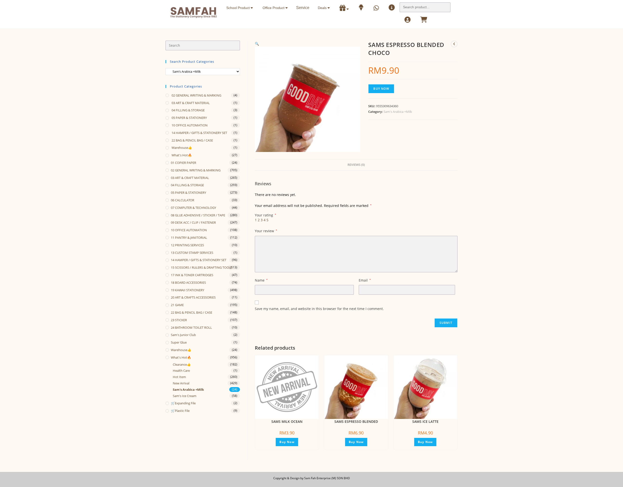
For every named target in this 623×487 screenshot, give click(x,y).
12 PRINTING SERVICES (187, 245)
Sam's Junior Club (183, 335)
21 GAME (177, 305)
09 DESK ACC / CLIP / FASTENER (193, 222)
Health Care (181, 370)
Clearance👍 (182, 364)
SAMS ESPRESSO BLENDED (356, 421)
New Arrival (181, 383)
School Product (238, 8)
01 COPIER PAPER (183, 162)
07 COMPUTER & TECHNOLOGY (193, 207)
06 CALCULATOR (182, 200)
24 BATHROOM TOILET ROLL (191, 327)
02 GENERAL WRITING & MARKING (196, 95)
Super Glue (179, 342)
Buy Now (381, 89)
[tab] (356, 164)
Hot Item (179, 377)
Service (302, 8)
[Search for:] (425, 6)
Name (261, 280)
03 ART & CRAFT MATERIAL (190, 103)
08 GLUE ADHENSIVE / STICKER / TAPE (198, 215)
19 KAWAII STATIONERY (187, 290)
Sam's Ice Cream (184, 396)
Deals (323, 8)
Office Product (274, 8)
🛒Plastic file (180, 410)
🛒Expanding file (183, 403)
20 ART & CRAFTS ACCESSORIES (193, 297)
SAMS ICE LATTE (425, 421)
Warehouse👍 (181, 147)
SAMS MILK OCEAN (286, 421)
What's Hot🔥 (181, 155)
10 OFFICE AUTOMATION (189, 125)
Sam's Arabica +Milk (398, 111)
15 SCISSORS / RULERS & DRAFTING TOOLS (201, 267)
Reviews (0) (356, 165)
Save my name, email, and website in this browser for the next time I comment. (319, 308)
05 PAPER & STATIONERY (189, 117)
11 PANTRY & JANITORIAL (189, 237)
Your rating (265, 215)
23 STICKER (179, 320)
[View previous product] (454, 44)
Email (365, 280)
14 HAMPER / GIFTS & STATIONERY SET (199, 133)
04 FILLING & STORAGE (188, 110)
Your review (266, 231)
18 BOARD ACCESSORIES (188, 282)
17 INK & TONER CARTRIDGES (192, 275)
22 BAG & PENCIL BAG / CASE (192, 140)
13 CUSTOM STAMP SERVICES (192, 252)
